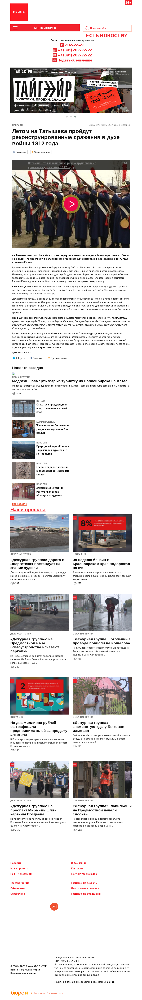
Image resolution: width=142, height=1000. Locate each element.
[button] (67, 116)
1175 (79, 829)
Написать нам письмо (23, 973)
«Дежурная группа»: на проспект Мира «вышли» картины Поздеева (33, 810)
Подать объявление (74, 60)
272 (79, 583)
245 (17, 666)
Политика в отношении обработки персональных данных (85, 981)
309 (18, 393)
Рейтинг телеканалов (84, 873)
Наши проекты (28, 510)
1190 (17, 829)
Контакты (77, 868)
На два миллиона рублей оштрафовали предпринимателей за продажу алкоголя (38, 729)
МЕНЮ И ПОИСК (45, 28)
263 (17, 583)
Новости (15, 863)
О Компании (78, 863)
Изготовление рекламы (85, 888)
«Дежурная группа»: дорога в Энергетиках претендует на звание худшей (37, 564)
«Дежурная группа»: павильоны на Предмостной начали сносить (102, 810)
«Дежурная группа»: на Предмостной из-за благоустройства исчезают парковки (34, 645)
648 (79, 746)
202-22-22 (75, 45)
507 (17, 750)
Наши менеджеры (21, 873)
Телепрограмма (19, 883)
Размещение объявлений (86, 893)
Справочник (17, 893)
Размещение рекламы (84, 883)
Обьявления (17, 888)
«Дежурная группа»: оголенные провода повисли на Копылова (102, 641)
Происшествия (21, 377)
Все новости (19, 503)
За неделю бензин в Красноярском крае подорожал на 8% (101, 564)
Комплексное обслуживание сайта (48, 993)
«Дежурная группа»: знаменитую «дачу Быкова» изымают (98, 727)
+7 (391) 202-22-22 (75, 50)
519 (79, 658)
